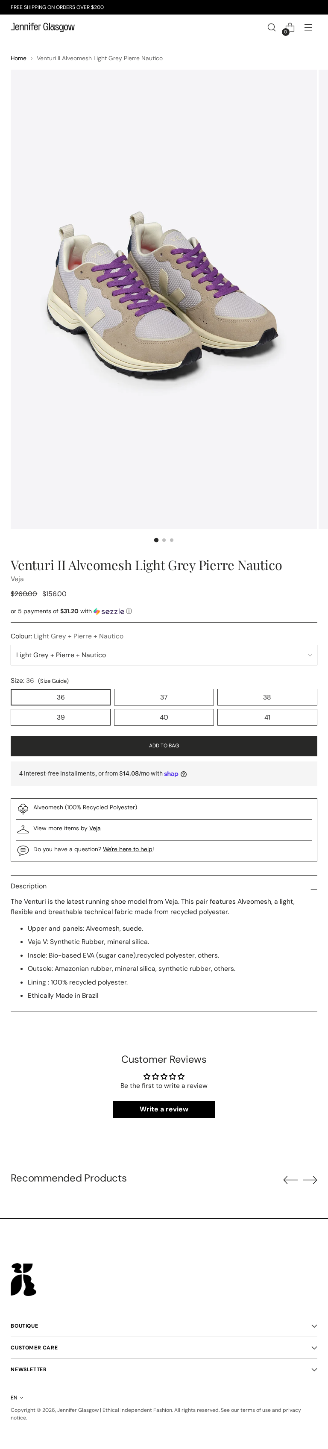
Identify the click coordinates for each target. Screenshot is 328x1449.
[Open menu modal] (308, 27)
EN (14, 1397)
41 (267, 717)
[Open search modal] (272, 27)
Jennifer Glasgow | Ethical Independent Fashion (114, 1410)
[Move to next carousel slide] (310, 1180)
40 (164, 717)
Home (18, 58)
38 (267, 697)
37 (163, 697)
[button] (164, 611)
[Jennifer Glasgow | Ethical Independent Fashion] (43, 27)
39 (61, 717)
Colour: (67, 636)
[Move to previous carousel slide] (290, 1180)
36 (61, 697)
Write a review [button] (164, 1109)
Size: (40, 680)
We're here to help (127, 849)
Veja (17, 578)
